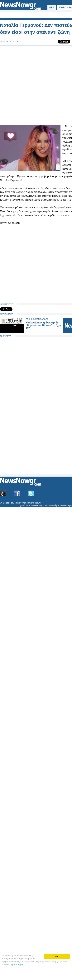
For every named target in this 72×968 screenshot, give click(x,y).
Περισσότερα (16, 964)
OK (56, 956)
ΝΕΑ (51, 7)
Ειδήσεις (6, 503)
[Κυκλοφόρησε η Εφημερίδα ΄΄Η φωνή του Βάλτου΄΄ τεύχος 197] (12, 332)
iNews (38, 503)
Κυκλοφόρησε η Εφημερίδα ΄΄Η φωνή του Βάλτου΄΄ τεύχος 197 (43, 325)
